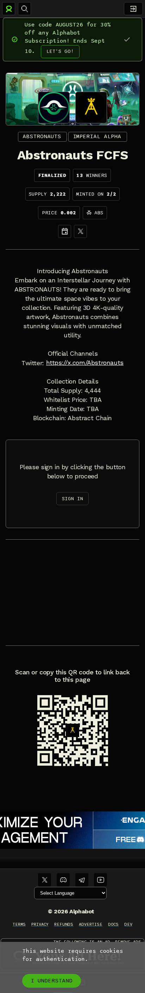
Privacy (40, 924)
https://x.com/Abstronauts (85, 363)
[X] (80, 231)
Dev (128, 924)
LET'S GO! (60, 51)
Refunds (64, 924)
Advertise (90, 924)
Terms (19, 924)
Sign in (72, 499)
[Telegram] (81, 879)
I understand (51, 980)
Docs (113, 924)
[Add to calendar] (64, 231)
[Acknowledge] (126, 39)
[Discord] (63, 879)
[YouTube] (100, 879)
